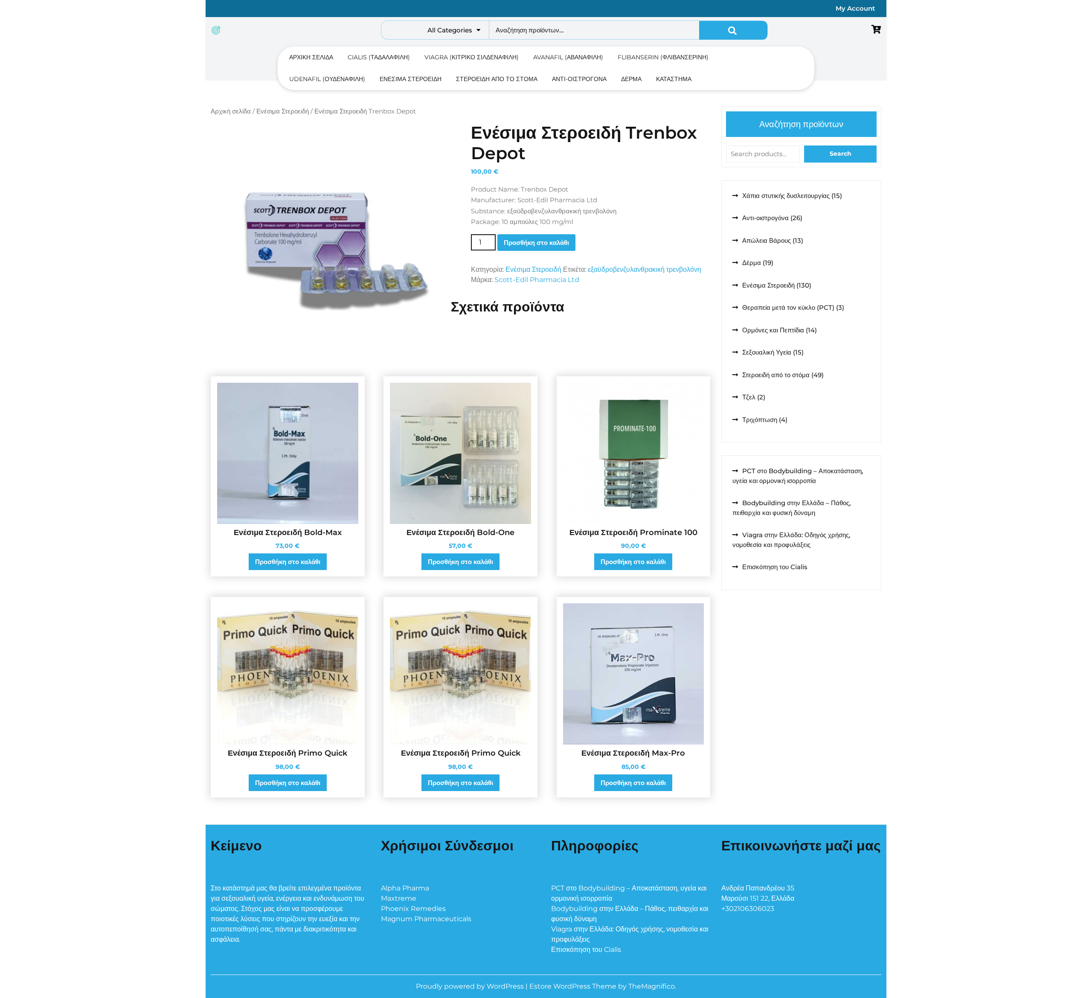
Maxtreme (398, 898)
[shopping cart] (876, 30)
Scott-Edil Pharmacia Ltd (536, 280)
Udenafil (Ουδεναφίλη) (327, 79)
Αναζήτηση (733, 30)
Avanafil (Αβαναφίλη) (568, 57)
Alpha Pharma (405, 888)
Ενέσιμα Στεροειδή (410, 79)
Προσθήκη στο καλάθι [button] (287, 562)
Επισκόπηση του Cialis (774, 567)
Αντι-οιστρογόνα (579, 79)
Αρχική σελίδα (311, 57)
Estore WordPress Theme (573, 986)
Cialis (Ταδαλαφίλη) (379, 57)
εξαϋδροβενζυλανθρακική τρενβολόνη (644, 269)
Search (840, 153)
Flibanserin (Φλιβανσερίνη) (663, 57)
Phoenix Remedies (413, 909)
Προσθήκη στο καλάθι (536, 243)
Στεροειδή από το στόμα (496, 79)
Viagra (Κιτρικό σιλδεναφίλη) (471, 57)
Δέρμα (631, 79)
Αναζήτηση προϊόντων (801, 124)
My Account (855, 8)
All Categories (449, 30)
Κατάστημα (673, 79)
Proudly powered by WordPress (471, 986)
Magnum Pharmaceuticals (426, 919)
